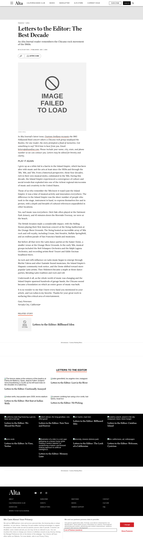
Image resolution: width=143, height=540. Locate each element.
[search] (132, 3)
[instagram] (46, 493)
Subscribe (115, 3)
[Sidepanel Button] (12, 3)
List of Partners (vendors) (73, 530)
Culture (106, 503)
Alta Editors (24, 49)
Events (42, 503)
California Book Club (17, 503)
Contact (106, 499)
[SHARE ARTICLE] (21, 56)
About (11, 499)
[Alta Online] (19, 3)
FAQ (104, 507)
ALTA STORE (78, 3)
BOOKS (52, 3)
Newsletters (45, 507)
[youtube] (35, 493)
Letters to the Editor (71, 370)
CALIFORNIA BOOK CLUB (36, 3)
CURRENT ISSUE (93, 3)
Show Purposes (127, 531)
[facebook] (41, 493)
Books (74, 503)
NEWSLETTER (64, 3)
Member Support (78, 507)
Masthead (75, 499)
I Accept (127, 525)
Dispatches (13, 507)
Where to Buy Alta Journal (19, 510)
